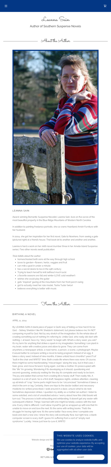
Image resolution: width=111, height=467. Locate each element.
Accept (80, 457)
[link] (105, 6)
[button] (6, 6)
